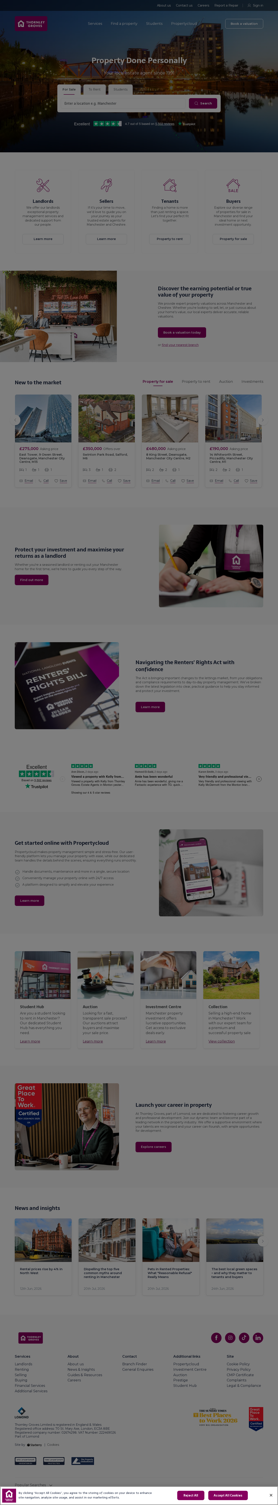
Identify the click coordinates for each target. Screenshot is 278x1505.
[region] (139, 1495)
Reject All (191, 1495)
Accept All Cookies (228, 1495)
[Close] (271, 1495)
